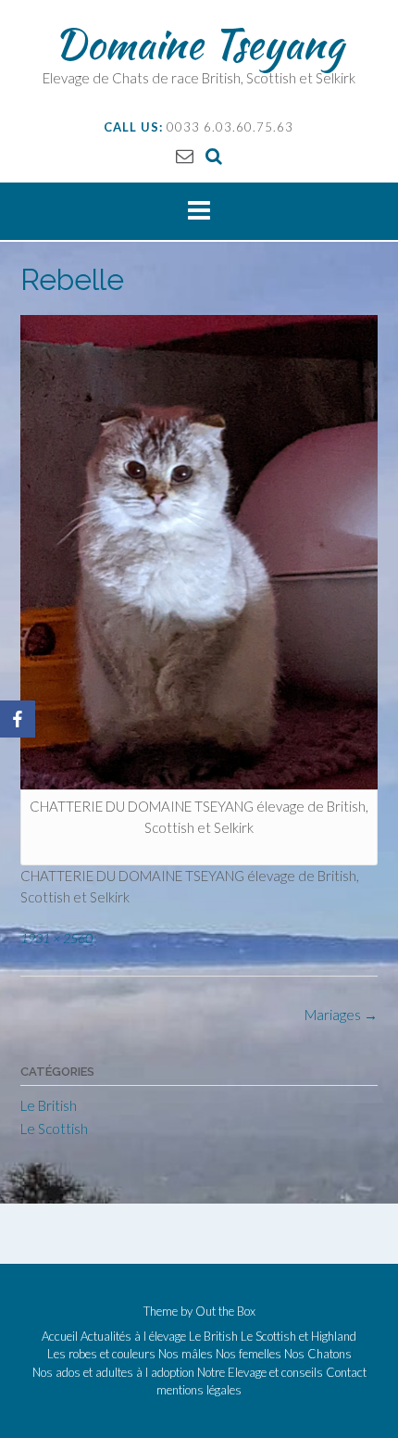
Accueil (60, 1337)
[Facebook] (17, 719)
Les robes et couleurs (101, 1354)
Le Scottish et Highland (298, 1337)
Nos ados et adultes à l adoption (113, 1373)
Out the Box (225, 1311)
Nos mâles (185, 1354)
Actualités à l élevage (133, 1337)
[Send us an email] (184, 155)
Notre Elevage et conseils (260, 1373)
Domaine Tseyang (199, 43)
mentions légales (199, 1390)
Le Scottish (54, 1128)
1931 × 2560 (56, 938)
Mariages (341, 1014)
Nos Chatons (318, 1354)
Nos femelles (248, 1354)
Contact (346, 1373)
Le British (48, 1105)
